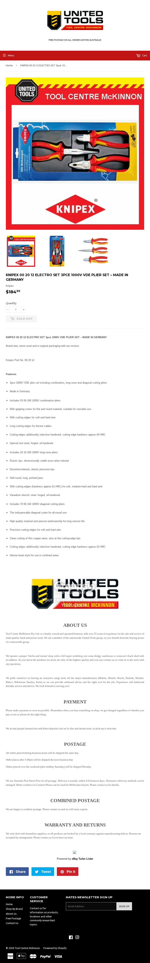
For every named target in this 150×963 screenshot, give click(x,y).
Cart (144, 55)
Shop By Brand (14, 908)
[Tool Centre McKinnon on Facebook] (71, 937)
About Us (11, 913)
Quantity (11, 303)
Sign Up (124, 906)
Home (9, 65)
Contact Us (12, 923)
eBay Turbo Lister (82, 858)
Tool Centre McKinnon (27, 948)
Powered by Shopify (54, 948)
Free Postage (13, 918)
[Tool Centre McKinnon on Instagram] (77, 937)
